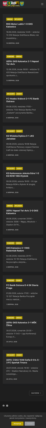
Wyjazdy (18, 19)
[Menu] (42, 4)
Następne (35, 393)
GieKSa (9, 19)
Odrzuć (29, 423)
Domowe (10, 56)
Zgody (19, 94)
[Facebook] (3, 406)
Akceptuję (17, 423)
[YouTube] (7, 406)
